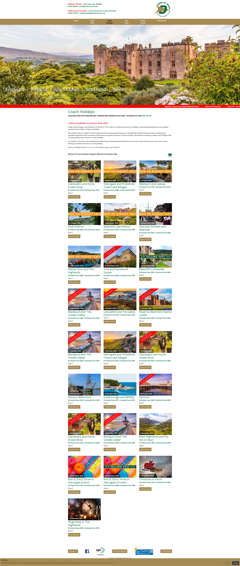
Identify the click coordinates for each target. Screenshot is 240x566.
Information (161, 21)
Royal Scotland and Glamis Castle (155, 313)
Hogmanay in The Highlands (79, 523)
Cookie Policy (166, 551)
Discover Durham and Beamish (152, 228)
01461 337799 (73, 13)
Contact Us (73, 551)
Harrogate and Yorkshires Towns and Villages (119, 185)
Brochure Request (119, 551)
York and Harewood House (116, 270)
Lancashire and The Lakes (119, 312)
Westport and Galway (152, 184)
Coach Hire (92, 22)
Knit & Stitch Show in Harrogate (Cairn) (81, 480)
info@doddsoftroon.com (88, 6)
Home (76, 21)
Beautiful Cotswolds (151, 269)
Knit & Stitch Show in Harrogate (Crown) (116, 480)
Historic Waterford (79, 397)
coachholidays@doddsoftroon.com (92, 13)
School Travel (142, 22)
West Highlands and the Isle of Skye (153, 438)
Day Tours (126, 22)
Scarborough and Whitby (119, 397)
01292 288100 (73, 6)
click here (90, 147)
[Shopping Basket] (170, 155)
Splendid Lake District (117, 226)
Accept (235, 563)
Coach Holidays (109, 22)
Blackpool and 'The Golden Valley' (79, 313)
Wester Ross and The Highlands (81, 270)
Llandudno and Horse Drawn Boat (81, 185)
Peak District (75, 226)
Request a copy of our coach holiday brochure (150, 106)
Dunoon (144, 397)
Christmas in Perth (150, 479)
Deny (227, 563)
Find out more (74, 197)
